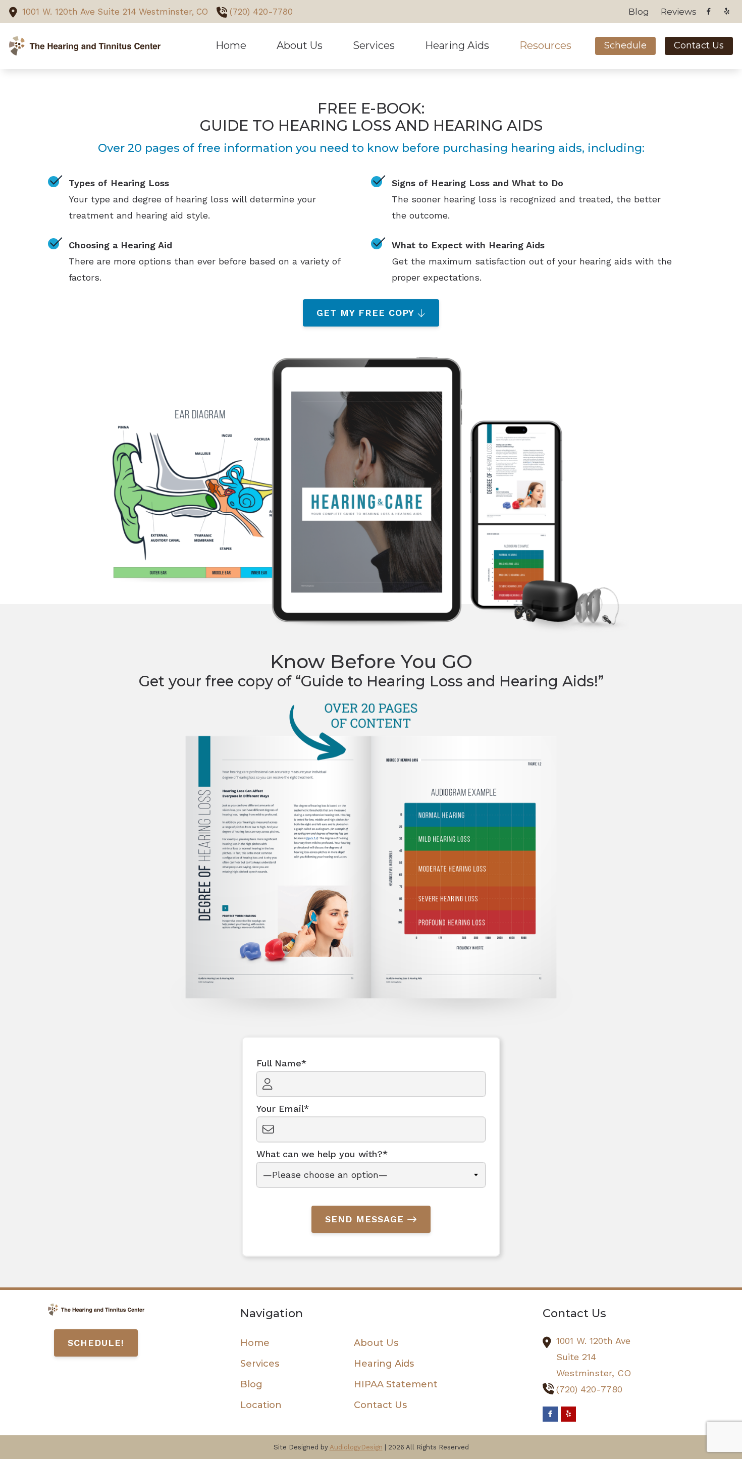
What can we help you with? (319, 1154)
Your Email (280, 1108)
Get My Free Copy (365, 312)
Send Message (364, 1219)
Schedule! (96, 1342)
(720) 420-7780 (261, 12)
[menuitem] (639, 11)
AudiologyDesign (356, 1447)
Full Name (278, 1063)
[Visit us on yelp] (727, 11)
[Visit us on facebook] (709, 11)
